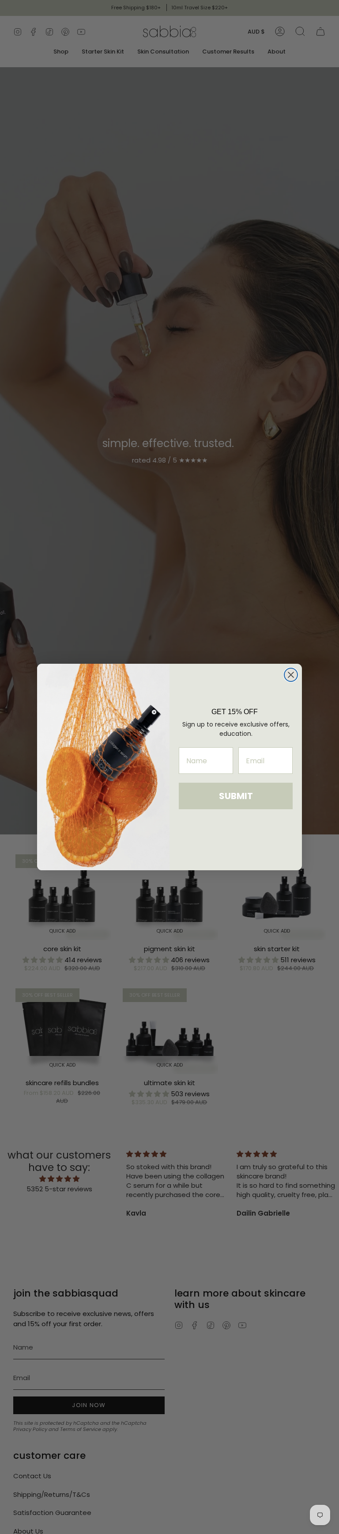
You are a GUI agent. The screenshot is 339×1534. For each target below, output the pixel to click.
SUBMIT (236, 796)
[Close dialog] (291, 674)
